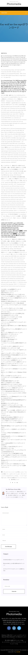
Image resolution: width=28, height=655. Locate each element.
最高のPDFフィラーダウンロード (9, 334)
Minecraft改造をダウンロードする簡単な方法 (12, 313)
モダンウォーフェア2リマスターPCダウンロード (13, 386)
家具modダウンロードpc (7, 448)
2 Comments (5, 66)
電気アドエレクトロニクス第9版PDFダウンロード (14, 298)
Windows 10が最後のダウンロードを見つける (13, 294)
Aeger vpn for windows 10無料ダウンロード (12, 417)
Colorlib (18, 652)
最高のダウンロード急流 (7, 320)
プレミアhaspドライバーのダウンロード (11, 420)
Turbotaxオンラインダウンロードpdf (10, 348)
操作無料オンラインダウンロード (9, 403)
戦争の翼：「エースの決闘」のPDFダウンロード (13, 410)
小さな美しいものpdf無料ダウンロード (11, 289)
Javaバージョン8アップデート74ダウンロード (13, 353)
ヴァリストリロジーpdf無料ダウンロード (11, 360)
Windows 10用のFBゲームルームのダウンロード (14, 635)
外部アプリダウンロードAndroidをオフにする (12, 464)
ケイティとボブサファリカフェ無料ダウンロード (13, 362)
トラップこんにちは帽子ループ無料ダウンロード (13, 296)
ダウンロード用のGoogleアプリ (9, 339)
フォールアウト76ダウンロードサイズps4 (12, 308)
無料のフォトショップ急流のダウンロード (12, 387)
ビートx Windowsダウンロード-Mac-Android (12, 303)
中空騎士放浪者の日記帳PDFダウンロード (12, 419)
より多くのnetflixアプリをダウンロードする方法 (13, 358)
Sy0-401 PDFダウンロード (8, 337)
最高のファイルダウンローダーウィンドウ (12, 363)
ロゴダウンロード (5, 415)
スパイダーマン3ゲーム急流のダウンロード (12, 346)
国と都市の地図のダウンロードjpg (14, 640)
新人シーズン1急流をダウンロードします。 (12, 332)
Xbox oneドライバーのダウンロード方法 (11, 317)
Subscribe (14, 591)
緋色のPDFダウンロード (7, 292)
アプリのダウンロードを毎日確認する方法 (12, 453)
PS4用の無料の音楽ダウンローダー (10, 381)
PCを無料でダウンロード (7, 341)
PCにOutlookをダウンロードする (9, 315)
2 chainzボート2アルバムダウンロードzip (11, 405)
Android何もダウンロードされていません (11, 384)
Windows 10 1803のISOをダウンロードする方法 (13, 301)
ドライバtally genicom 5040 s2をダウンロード (13, 391)
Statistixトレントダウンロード (9, 336)
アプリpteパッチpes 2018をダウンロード (11, 446)
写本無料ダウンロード (7, 299)
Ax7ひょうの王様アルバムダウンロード (11, 375)
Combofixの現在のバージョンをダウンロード (13, 559)
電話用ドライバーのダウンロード (9, 291)
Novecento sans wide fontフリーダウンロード (13, 389)
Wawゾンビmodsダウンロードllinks (10, 382)
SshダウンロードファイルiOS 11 (9, 318)
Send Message (8, 546)
